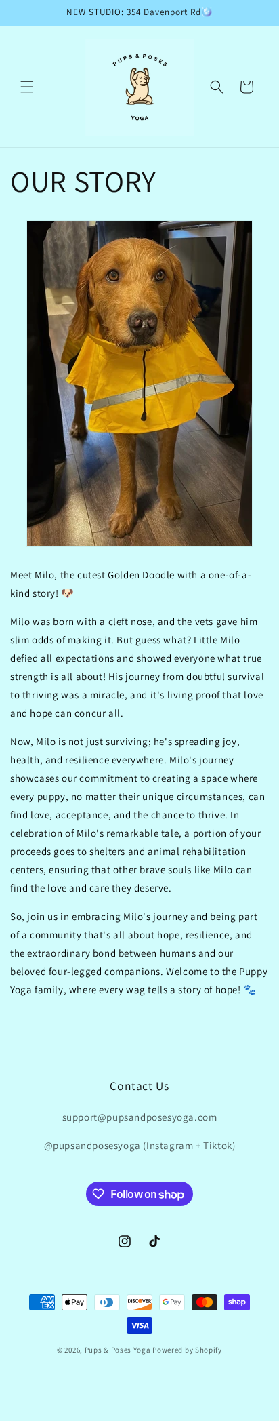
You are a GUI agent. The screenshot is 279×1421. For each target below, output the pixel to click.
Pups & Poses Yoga (118, 1350)
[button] (27, 87)
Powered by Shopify (187, 1350)
